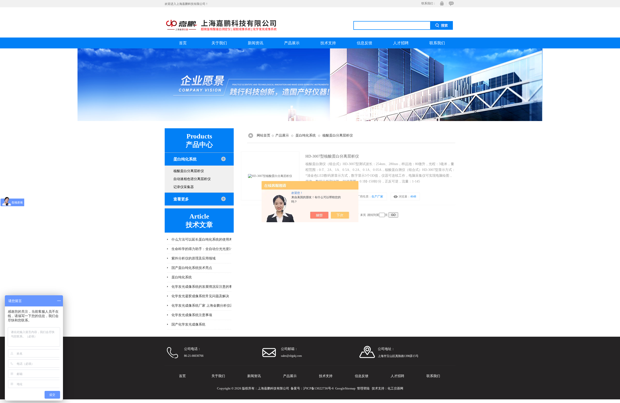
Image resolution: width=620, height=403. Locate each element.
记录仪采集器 (183, 187)
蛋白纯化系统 (181, 277)
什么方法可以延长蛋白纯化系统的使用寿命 (203, 239)
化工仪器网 (395, 388)
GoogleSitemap (345, 388)
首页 (183, 43)
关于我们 (219, 43)
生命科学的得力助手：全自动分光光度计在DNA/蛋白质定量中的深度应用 (223, 249)
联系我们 (437, 43)
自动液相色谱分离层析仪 (192, 179)
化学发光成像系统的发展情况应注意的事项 (203, 287)
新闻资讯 (255, 43)
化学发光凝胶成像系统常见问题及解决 (200, 296)
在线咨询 (450, 3)
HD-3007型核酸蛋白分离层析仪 (332, 156)
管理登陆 (363, 388)
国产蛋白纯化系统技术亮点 (191, 268)
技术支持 (328, 43)
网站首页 (263, 135)
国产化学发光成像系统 (188, 324)
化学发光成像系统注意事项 (191, 315)
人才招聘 (401, 43)
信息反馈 (364, 43)
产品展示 (292, 43)
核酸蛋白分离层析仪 (188, 171)
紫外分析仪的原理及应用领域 (193, 258)
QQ (441, 3)
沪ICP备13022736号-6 (318, 388)
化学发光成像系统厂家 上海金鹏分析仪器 (202, 305)
